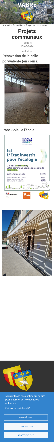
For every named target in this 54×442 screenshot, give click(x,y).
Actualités (18, 25)
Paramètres (25, 417)
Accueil (6, 25)
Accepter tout (26, 435)
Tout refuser (26, 426)
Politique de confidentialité (17, 408)
